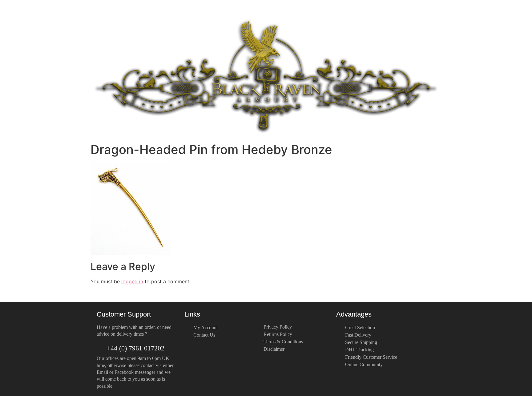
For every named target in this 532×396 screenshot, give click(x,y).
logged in (132, 281)
